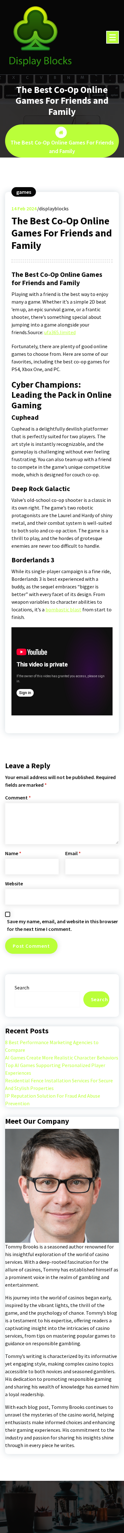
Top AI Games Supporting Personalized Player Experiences (55, 1069)
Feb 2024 (24, 208)
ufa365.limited (60, 332)
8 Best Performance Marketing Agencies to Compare (52, 1046)
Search (22, 987)
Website (14, 883)
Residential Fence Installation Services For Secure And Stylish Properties (59, 1084)
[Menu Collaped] (112, 37)
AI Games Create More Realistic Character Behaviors (61, 1057)
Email (73, 853)
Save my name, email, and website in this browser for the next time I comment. (62, 925)
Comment (18, 797)
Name (13, 853)
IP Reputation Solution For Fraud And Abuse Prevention (52, 1100)
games (23, 192)
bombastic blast (63, 609)
